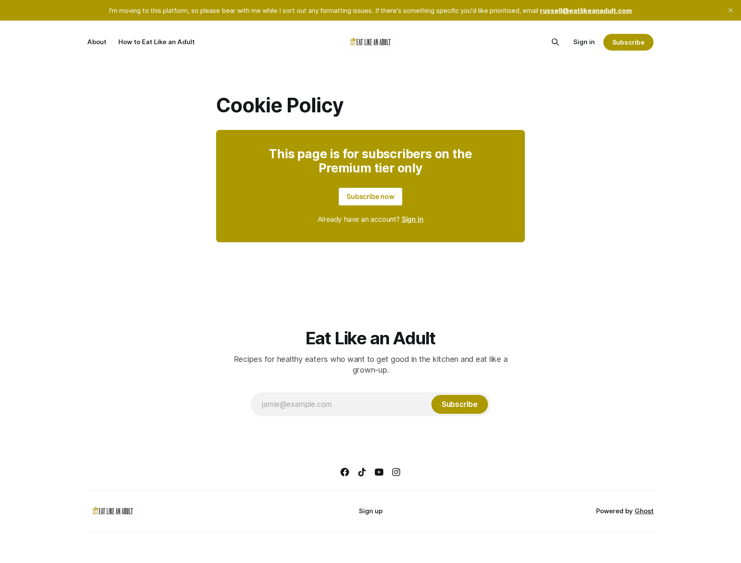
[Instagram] (396, 472)
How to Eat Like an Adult (156, 42)
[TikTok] (362, 472)
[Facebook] (344, 472)
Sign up (371, 511)
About (96, 42)
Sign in (584, 42)
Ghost (644, 511)
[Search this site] (555, 42)
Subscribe (628, 42)
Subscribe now (370, 196)
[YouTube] (379, 472)
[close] (731, 10)
